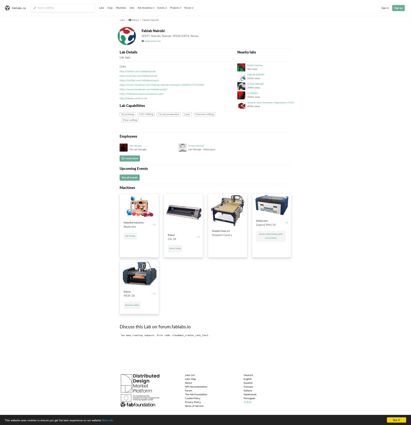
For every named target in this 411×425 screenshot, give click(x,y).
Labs (101, 8)
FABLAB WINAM (255, 75)
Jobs (131, 8)
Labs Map (190, 379)
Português (249, 398)
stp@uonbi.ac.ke (152, 41)
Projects (174, 8)
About (188, 383)
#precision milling (132, 305)
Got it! (396, 420)
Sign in (385, 8)
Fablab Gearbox (255, 65)
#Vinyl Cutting (175, 248)
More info (107, 420)
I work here (131, 158)
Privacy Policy (193, 402)
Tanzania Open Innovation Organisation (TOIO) (270, 102)
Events (161, 8)
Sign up (398, 8)
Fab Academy (145, 8)
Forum (187, 8)
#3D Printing (130, 236)
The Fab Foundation (196, 394)
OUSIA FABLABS (255, 84)
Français (248, 387)
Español (248, 383)
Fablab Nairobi (150, 20)
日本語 (247, 402)
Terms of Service (194, 406)
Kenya (135, 20)
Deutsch (248, 375)
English (248, 379)
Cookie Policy (192, 398)
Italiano (248, 390)
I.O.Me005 (252, 93)
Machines (121, 8)
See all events (130, 177)
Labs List (190, 375)
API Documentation (196, 387)
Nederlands (250, 394)
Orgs (110, 8)
